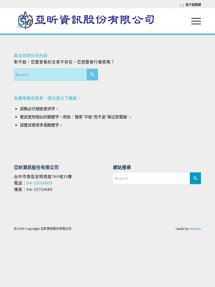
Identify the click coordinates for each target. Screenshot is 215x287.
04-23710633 (40, 183)
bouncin (195, 229)
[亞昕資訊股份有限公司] (85, 20)
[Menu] (193, 20)
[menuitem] (189, 5)
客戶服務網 (193, 5)
